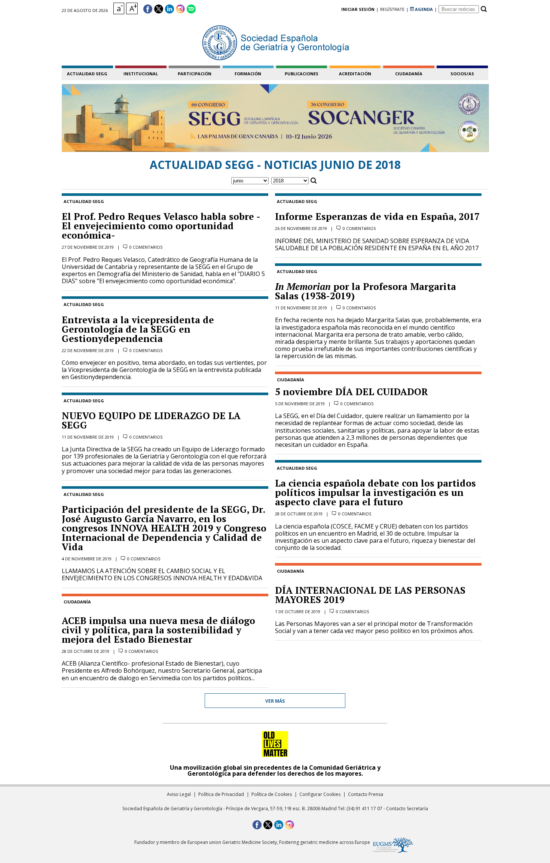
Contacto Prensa (365, 794)
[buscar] (483, 9)
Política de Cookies (271, 794)
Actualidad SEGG (87, 73)
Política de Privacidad (221, 794)
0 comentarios (145, 247)
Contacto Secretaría (407, 808)
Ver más (275, 701)
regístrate (392, 9)
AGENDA (423, 9)
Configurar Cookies (319, 794)
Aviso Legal (179, 794)
